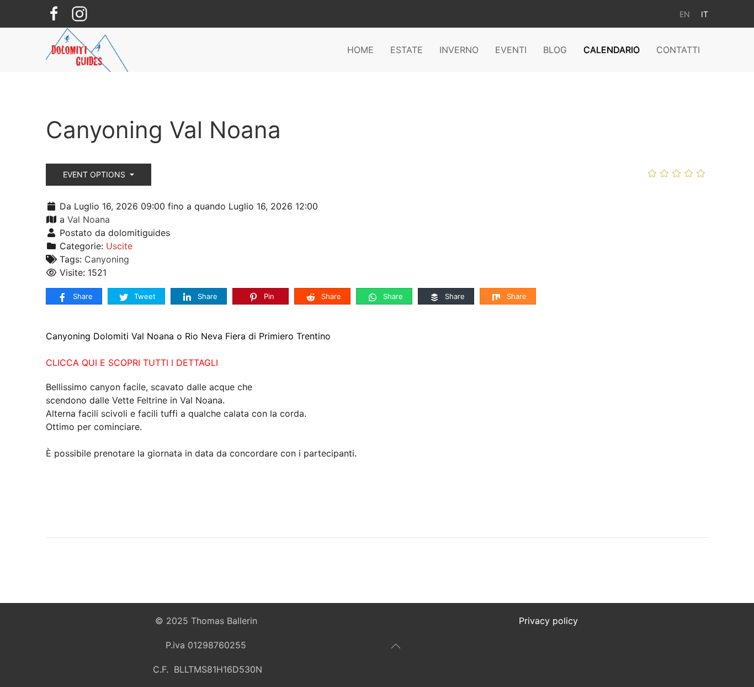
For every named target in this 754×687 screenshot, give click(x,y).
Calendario (611, 49)
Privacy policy (548, 620)
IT (704, 14)
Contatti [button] (678, 49)
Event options (95, 174)
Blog (555, 49)
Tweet (144, 296)
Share (82, 296)
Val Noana (88, 219)
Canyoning (106, 259)
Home (360, 49)
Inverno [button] (459, 49)
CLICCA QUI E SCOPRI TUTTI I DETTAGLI (132, 362)
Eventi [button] (511, 49)
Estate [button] (406, 49)
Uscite (119, 245)
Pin (268, 296)
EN (684, 14)
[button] (395, 646)
